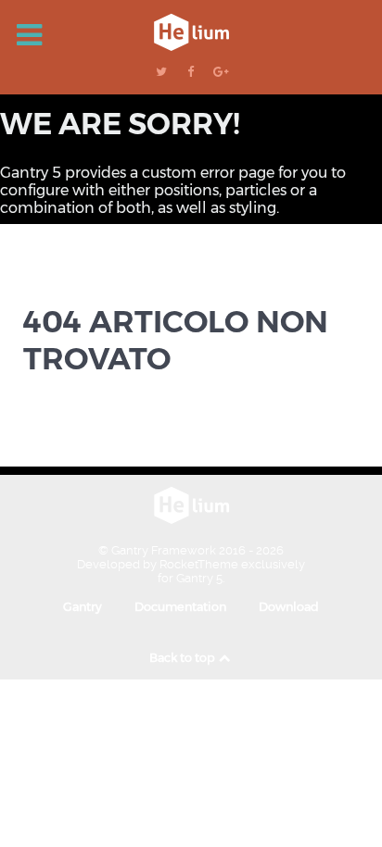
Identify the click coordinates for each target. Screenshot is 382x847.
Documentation (180, 607)
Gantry (82, 607)
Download (289, 607)
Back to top (183, 658)
